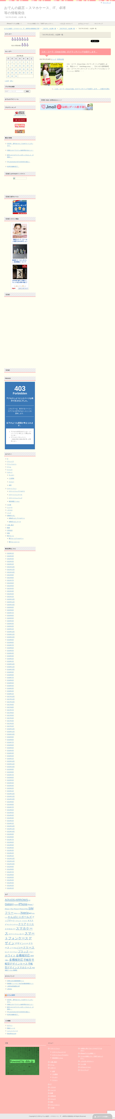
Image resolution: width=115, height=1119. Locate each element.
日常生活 (60, 59)
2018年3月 (10, 688)
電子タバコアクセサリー (16, 538)
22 (8, 72)
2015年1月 (10, 791)
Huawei (16, 904)
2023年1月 (10, 553)
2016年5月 (10, 748)
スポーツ (9, 472)
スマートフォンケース (15, 494)
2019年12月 (10, 631)
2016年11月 (10, 731)
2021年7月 (10, 580)
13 (27, 65)
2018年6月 (10, 680)
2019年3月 (10, 656)
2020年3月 (10, 623)
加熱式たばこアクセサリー (17, 518)
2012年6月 (10, 875)
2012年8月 (10, 869)
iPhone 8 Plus (24, 909)
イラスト (24, 921)
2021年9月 (10, 575)
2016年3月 (10, 753)
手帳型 (27, 959)
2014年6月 (10, 810)
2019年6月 (10, 648)
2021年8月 (10, 577)
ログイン (9, 1025)
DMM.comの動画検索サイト (15, 981)
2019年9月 (10, 640)
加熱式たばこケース (15, 521)
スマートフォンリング (15, 498)
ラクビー (11, 482)
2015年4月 (10, 783)
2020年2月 (10, 626)
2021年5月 (10, 586)
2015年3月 (10, 785)
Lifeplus (9, 989)
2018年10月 (10, 669)
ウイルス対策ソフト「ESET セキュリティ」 (40, 23)
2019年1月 (10, 661)
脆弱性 (15, 970)
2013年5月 (10, 845)
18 (20, 69)
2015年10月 (10, 766)
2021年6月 (10, 583)
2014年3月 (10, 818)
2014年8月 (10, 804)
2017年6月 (10, 712)
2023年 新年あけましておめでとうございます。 (20, 144)
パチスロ (9, 510)
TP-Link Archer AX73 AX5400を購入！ (18, 162)
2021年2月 (10, 594)
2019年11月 (10, 634)
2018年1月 (10, 694)
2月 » (11, 81)
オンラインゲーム (12, 924)
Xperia (24, 912)
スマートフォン (12, 488)
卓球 (10, 485)
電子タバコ (10, 536)
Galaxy (9, 904)
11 (20, 65)
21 (31, 69)
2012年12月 (10, 858)
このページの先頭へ (102, 1116)
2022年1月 (10, 564)
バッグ (53, 59)
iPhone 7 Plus (9, 909)
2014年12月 (10, 793)
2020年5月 (10, 618)
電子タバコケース (14, 542)
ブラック (23, 951)
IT (7, 459)
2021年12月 (10, 567)
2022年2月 (10, 561)
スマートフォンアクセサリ (17, 491)
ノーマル (13, 948)
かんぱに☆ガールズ (20, 916)
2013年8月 (10, 837)
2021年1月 (10, 596)
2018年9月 (10, 672)
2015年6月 (10, 777)
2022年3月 (10, 559)
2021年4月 (10, 588)
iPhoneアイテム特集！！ (14, 23)
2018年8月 (10, 675)
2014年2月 (10, 821)
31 (16, 76)
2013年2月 (10, 853)
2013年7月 (10, 839)
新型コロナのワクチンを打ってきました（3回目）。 (20, 156)
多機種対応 (16, 959)
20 (27, 69)
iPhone (22, 904)
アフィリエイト (12, 464)
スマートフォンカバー (16, 934)
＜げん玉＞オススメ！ (66, 23)
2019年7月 (10, 645)
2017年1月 (10, 726)
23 (12, 72)
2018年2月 (10, 691)
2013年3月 (10, 850)
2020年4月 (10, 621)
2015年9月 (10, 769)
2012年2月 (10, 885)
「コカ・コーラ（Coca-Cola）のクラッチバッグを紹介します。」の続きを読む (81, 89)
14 (31, 65)
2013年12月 (10, 826)
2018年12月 (10, 664)
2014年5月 (10, 812)
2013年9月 (10, 834)
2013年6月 (10, 842)
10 (16, 65)
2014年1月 (10, 823)
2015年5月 (10, 780)
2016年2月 (10, 756)
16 (12, 69)
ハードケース (25, 947)
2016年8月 (10, 739)
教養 (8, 528)
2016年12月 (10, 729)
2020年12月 (10, 599)
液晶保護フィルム (14, 501)
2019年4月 (10, 653)
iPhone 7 (30, 904)
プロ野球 (11, 478)
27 (27, 72)
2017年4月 (10, 718)
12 (23, 65)
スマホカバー (10, 929)
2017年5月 (10, 715)
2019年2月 (10, 658)
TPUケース (17, 913)
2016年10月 (10, 734)
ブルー (31, 952)
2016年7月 (10, 742)
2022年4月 (10, 556)
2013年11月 (10, 829)
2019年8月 (10, 642)
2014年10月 (10, 799)
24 (16, 72)
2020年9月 (10, 607)
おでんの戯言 (11, 995)
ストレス (9, 469)
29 (8, 76)
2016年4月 (10, 750)
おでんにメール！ (83, 23)
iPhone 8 (16, 909)
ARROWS (21, 899)
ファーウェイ (14, 952)
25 (20, 72)
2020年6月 (10, 615)
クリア (22, 924)
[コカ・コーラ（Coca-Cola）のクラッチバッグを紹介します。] (52, 84)
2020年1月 (10, 629)
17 (16, 69)
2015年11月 (10, 764)
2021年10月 (10, 572)
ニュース (9, 507)
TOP (21, 28)
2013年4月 (10, 848)
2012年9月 (10, 866)
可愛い (7, 960)
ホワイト (10, 955)
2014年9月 (10, 802)
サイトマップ (99, 23)
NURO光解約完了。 (13, 166)
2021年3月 (10, 591)
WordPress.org (11, 1033)
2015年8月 (10, 772)
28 (31, 72)
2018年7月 (10, 677)
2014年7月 (10, 807)
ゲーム (9, 467)
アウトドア (10, 461)
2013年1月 (10, 856)
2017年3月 (10, 721)
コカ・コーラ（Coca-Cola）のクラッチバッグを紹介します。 (69, 52)
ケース (30, 924)
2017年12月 (10, 696)
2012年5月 (10, 877)
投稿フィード (11, 1028)
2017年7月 (10, 710)
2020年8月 (10, 610)
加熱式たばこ (11, 515)
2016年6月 (10, 745)
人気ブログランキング (20, 115)
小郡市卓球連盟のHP (13, 986)
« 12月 (7, 81)
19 (23, 69)
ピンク (7, 952)
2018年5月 (10, 683)
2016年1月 (10, 758)
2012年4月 (10, 880)
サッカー (11, 475)
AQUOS (10, 899)
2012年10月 (10, 864)
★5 (30, 913)
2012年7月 (10, 872)
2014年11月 (10, 796)
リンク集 (83, 1064)
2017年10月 (10, 702)
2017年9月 (10, 704)
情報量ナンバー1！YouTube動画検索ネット (20, 983)
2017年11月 (10, 699)
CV (29, 900)
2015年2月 (10, 788)
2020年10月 (10, 604)
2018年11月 (10, 667)
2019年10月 (10, 637)
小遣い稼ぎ (10, 525)
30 (12, 76)
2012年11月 (10, 861)
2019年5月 (10, 650)
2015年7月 (10, 775)
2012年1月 (10, 888)
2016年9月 (10, 737)
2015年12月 (10, 761)
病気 (8, 533)
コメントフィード (12, 1031)
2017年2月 (10, 723)
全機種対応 (23, 955)
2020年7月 (10, 613)
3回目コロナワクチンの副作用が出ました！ (20, 150)
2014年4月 (10, 815)
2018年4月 (10, 685)
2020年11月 (10, 602)
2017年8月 (10, 707)
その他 (9, 505)
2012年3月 (10, 883)
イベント (18, 921)
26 (23, 72)
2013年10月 (10, 831)
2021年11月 (10, 569)
